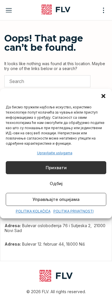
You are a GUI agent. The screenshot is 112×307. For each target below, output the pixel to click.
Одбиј (56, 183)
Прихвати (56, 167)
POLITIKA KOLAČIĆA (33, 211)
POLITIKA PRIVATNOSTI (73, 211)
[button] (103, 96)
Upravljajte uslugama (54, 153)
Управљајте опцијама (56, 199)
